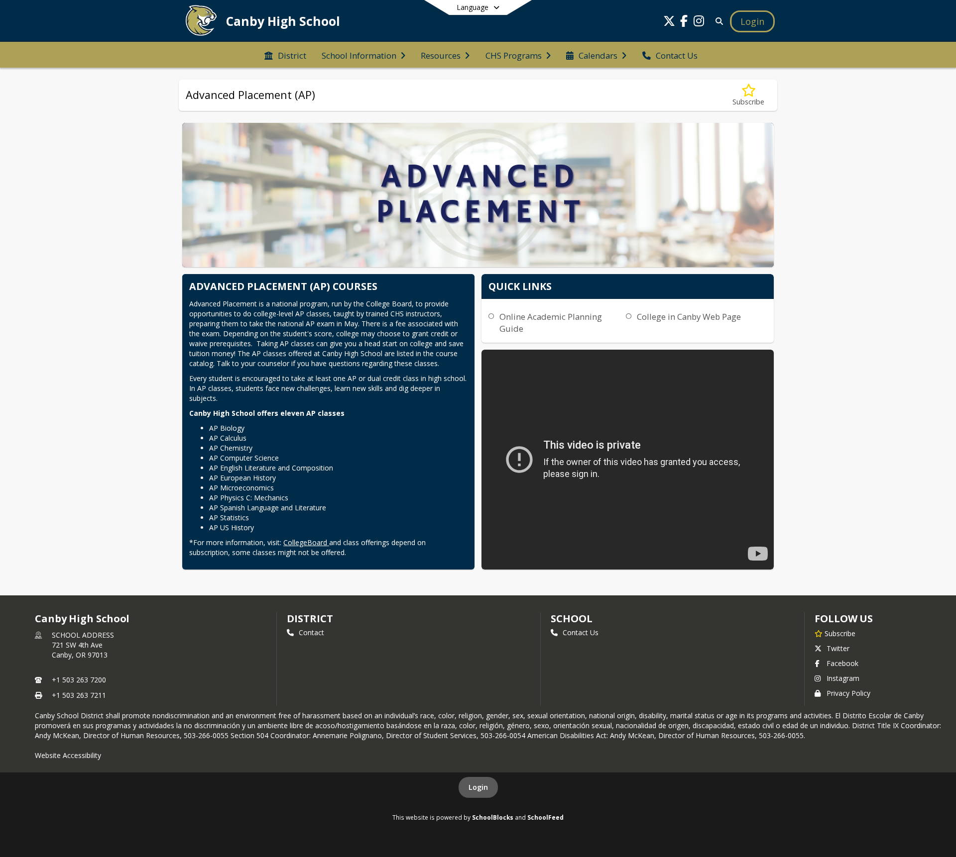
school (571, 618)
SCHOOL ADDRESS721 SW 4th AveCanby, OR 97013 (83, 645)
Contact (311, 632)
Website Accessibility (68, 755)
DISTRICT (310, 618)
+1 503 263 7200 (79, 679)
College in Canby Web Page (689, 316)
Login (478, 787)
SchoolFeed (545, 817)
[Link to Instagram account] (699, 22)
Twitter (838, 648)
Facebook (842, 663)
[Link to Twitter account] (669, 22)
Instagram (843, 678)
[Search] (717, 21)
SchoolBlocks (492, 817)
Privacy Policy (848, 693)
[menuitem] (285, 55)
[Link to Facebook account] (684, 22)
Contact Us (580, 632)
